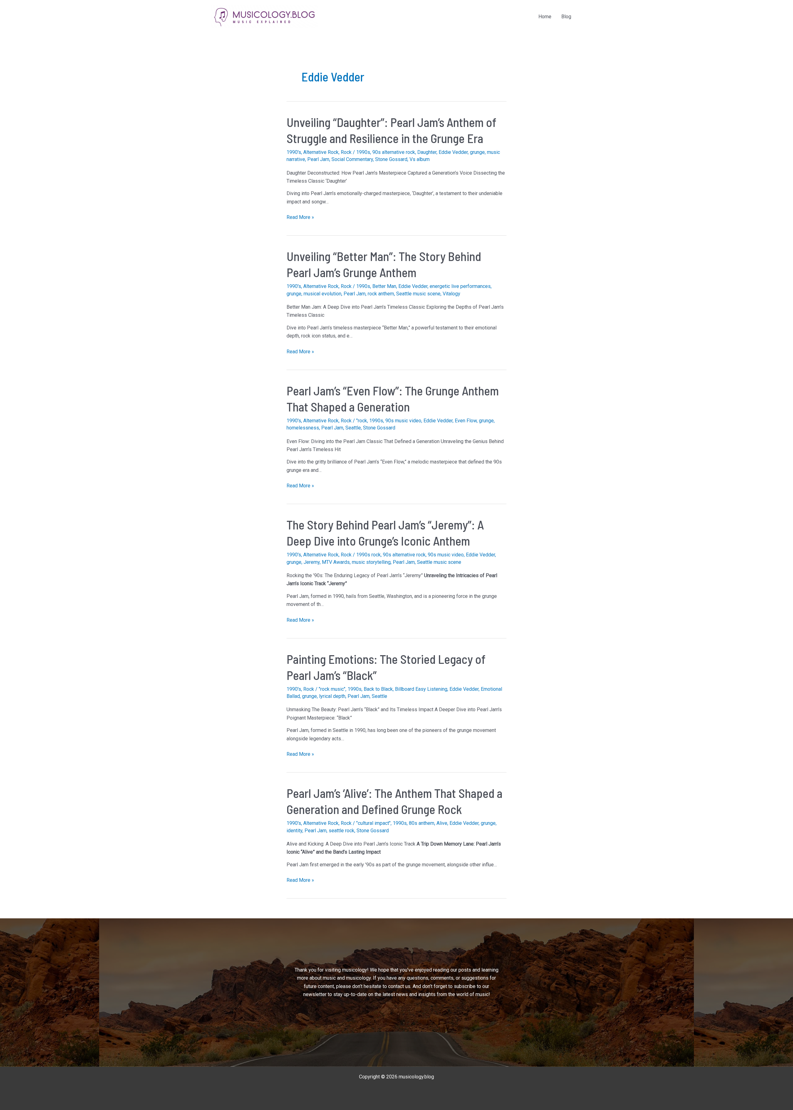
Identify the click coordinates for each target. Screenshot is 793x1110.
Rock (346, 152)
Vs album (420, 159)
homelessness (303, 428)
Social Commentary (352, 159)
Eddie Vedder (453, 152)
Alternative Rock (321, 152)
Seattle (353, 428)
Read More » (300, 217)
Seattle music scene (418, 294)
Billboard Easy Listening (421, 689)
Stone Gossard (391, 159)
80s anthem (421, 823)
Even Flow (466, 421)
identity (294, 831)
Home (544, 17)
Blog (566, 17)
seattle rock (341, 831)
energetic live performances (460, 286)
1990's (294, 152)
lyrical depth (332, 696)
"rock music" (332, 689)
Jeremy (312, 562)
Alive (441, 823)
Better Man (384, 286)
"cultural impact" (373, 823)
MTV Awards (336, 562)
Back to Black (378, 689)
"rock (361, 421)
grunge (477, 152)
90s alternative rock (393, 152)
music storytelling (371, 562)
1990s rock (368, 555)
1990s (363, 152)
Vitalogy (451, 294)
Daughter (426, 152)
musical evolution (322, 294)
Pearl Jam (318, 159)
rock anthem (381, 294)
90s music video (403, 421)
